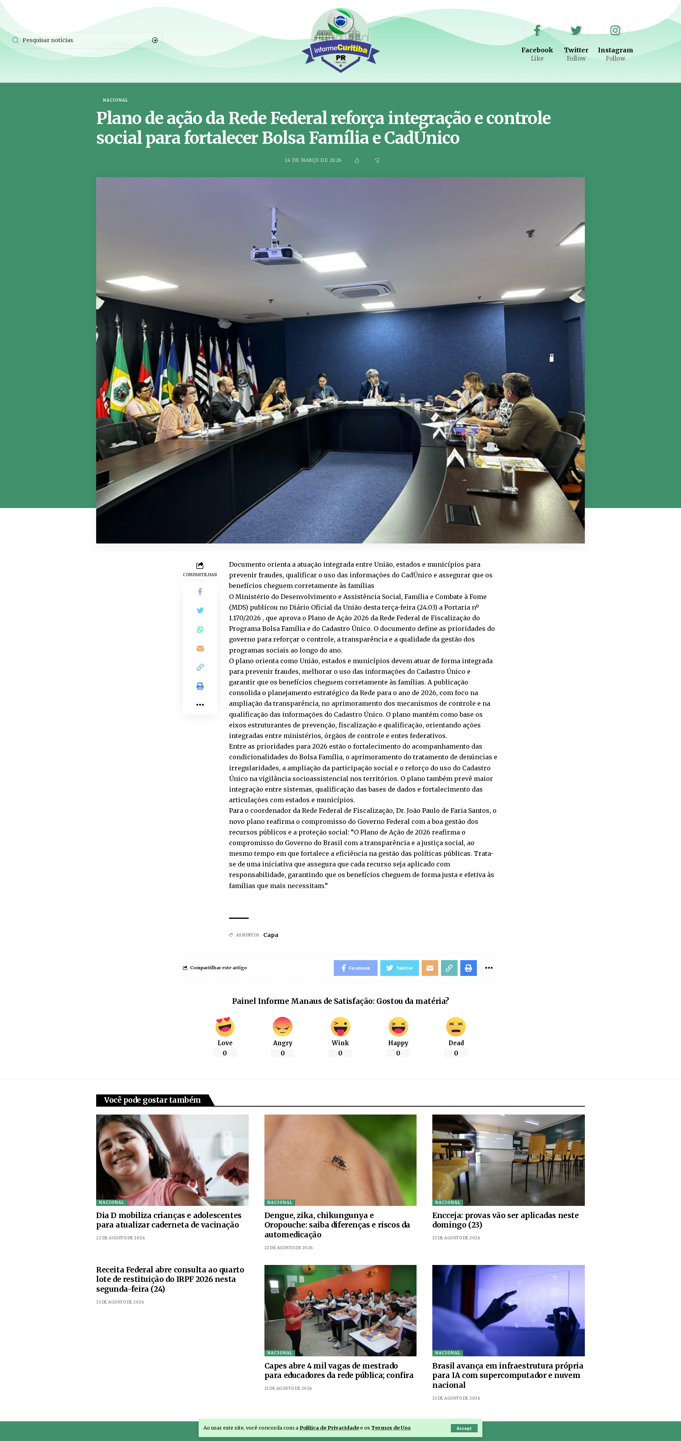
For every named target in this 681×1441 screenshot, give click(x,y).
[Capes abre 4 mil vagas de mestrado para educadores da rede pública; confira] (340, 1310)
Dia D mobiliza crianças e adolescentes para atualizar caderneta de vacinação (169, 1220)
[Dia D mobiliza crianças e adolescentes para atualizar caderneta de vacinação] (172, 1160)
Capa (270, 934)
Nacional (115, 100)
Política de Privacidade (329, 1427)
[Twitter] (576, 40)
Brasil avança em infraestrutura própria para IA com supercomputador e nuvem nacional (507, 1375)
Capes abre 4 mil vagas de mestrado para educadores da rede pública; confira (339, 1370)
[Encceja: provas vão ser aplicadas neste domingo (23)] (508, 1160)
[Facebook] (537, 40)
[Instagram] (615, 40)
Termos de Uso (390, 1427)
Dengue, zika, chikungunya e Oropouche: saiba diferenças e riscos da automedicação (337, 1225)
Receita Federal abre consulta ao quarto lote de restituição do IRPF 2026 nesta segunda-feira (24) (170, 1279)
